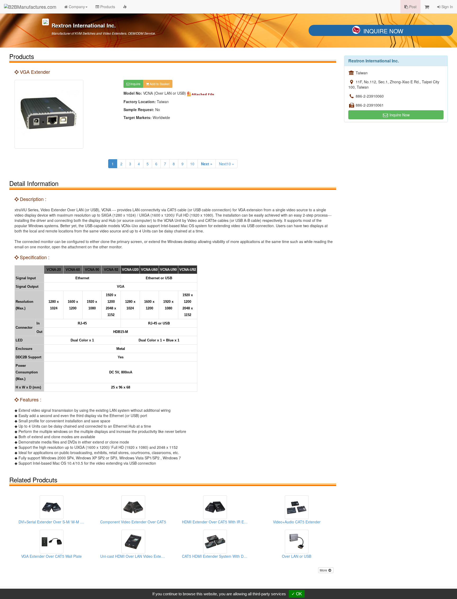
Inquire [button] (135, 83)
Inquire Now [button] (399, 114)
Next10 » (226, 163)
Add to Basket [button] (159, 83)
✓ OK (296, 594)
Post (412, 6)
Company (76, 6)
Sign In (446, 6)
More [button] (324, 570)
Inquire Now (383, 31)
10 (192, 163)
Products (107, 6)
